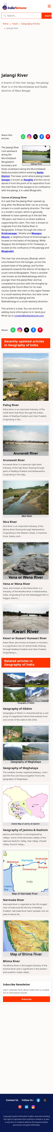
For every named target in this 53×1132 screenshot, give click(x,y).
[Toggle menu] (49, 6)
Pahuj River (11, 405)
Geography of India (30, 23)
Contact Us (12, 1100)
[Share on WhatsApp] (23, 136)
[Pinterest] (20, 1107)
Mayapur (37, 233)
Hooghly (28, 179)
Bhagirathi (7, 251)
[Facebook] (38, 1100)
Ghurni (5, 236)
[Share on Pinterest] (48, 136)
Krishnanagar (9, 233)
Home (5, 23)
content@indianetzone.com (29, 315)
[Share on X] (35, 136)
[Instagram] (33, 1107)
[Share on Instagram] (29, 136)
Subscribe (26, 999)
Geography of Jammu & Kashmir (25, 830)
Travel (15, 23)
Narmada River (13, 900)
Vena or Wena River (16, 584)
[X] (45, 1100)
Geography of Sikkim (17, 709)
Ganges (5, 179)
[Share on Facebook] (41, 136)
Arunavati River (14, 460)
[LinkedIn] (26, 1107)
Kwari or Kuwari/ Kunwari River (25, 638)
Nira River (10, 522)
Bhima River (11, 961)
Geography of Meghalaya (20, 768)
